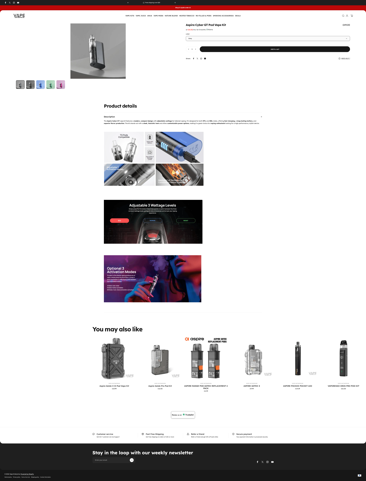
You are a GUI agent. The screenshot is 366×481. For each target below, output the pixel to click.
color (188, 34)
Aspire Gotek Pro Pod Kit (160, 386)
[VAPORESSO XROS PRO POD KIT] (343, 358)
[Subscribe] (132, 460)
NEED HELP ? (345, 58)
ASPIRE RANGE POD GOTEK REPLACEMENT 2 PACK (206, 387)
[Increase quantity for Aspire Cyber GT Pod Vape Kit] (196, 49)
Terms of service (25, 477)
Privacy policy (16, 477)
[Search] (342, 16)
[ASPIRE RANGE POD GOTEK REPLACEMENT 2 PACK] (206, 358)
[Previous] (128, 2)
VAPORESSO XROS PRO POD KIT (343, 386)
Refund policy (8, 477)
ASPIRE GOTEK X (252, 386)
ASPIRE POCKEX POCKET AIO (297, 386)
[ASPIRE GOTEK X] (252, 358)
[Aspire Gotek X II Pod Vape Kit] (114, 358)
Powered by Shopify (27, 474)
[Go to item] (20, 84)
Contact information (45, 477)
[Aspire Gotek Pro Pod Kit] (160, 358)
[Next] (175, 2)
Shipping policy (35, 477)
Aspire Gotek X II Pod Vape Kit (114, 386)
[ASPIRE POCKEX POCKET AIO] (297, 358)
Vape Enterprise (114, 383)
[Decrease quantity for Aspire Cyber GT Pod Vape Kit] (188, 49)
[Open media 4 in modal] (98, 51)
